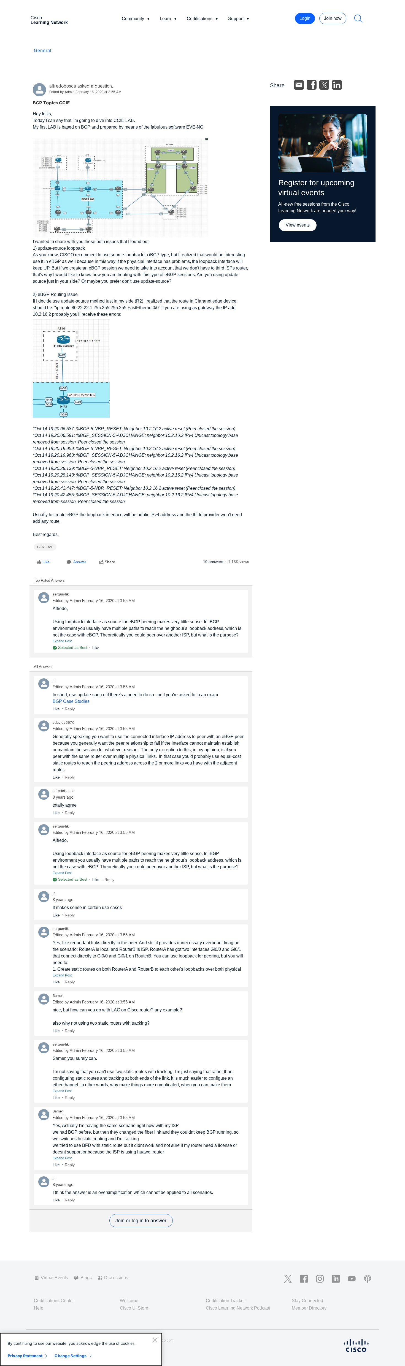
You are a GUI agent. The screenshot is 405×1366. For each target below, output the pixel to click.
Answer (79, 562)
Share (110, 562)
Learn (165, 18)
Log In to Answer (141, 1220)
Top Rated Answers (49, 580)
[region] (81, 1349)
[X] (324, 85)
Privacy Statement (25, 1355)
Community (133, 18)
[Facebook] (312, 85)
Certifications (199, 18)
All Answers (43, 667)
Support (236, 18)
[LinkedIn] (337, 85)
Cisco (49, 20)
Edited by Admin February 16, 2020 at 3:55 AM (85, 92)
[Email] (299, 85)
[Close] (155, 1340)
